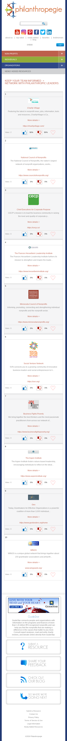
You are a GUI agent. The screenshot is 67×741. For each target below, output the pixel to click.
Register (30, 44)
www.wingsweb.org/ (33, 568)
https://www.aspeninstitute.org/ (33, 476)
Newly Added (33, 38)
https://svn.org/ (33, 381)
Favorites (45, 38)
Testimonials (58, 38)
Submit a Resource (33, 711)
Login (60, 45)
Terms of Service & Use (33, 720)
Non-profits (11, 54)
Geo (33, 505)
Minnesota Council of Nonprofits (33, 304)
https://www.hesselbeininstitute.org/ (33, 271)
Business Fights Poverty (33, 414)
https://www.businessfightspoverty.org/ (34, 432)
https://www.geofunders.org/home (33, 523)
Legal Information (33, 724)
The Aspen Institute (34, 458)
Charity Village (33, 108)
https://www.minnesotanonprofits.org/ (33, 322)
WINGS (33, 550)
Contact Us (33, 714)
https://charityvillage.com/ (33, 126)
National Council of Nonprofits (33, 157)
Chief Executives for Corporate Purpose (33, 209)
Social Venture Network (33, 363)
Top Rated (20, 38)
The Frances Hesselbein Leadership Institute (34, 253)
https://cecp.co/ (33, 228)
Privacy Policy (33, 717)
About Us (9, 38)
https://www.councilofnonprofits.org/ (33, 175)
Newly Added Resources (18, 71)
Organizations (12, 65)
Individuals (11, 59)
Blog (34, 40)
